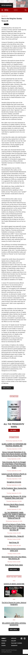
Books (3, 643)
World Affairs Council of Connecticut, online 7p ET (14, 549)
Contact (3, 638)
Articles (13, 638)
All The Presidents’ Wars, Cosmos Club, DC (14, 489)
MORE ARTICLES (7, 387)
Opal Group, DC (14, 542)
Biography (14, 645)
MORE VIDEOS (13, 629)
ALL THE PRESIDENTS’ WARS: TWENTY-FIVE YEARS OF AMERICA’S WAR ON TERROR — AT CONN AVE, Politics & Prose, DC (14, 515)
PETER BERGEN (6, 5)
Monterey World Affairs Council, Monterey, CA (14, 505)
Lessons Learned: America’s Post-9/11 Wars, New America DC (14, 474)
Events (3, 645)
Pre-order (13, 430)
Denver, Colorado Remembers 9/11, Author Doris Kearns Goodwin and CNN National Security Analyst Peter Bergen (14, 454)
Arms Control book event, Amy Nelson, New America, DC (14, 557)
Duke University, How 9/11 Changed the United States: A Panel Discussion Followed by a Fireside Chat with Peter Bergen (14, 464)
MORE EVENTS (13, 569)
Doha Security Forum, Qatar (14, 565)
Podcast (3, 640)
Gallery (13, 640)
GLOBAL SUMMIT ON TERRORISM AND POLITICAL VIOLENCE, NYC (14, 445)
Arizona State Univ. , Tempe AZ (14, 536)
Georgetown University (14, 482)
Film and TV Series (16, 643)
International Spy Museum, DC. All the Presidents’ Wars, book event (14, 497)
